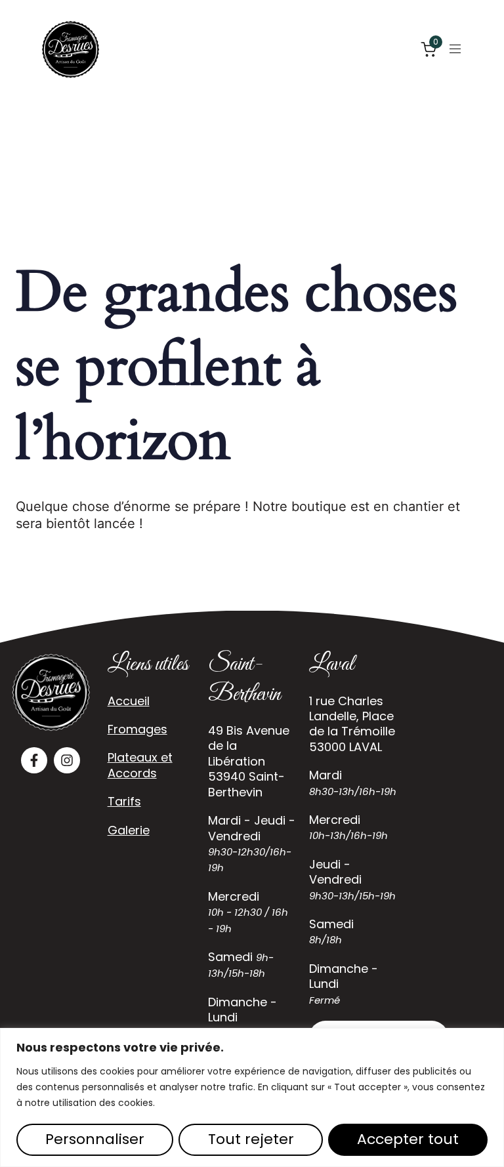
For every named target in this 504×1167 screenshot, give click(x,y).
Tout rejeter (251, 1139)
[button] (460, 49)
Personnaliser (94, 1139)
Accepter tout (408, 1139)
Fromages (137, 729)
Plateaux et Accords (140, 765)
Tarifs (124, 801)
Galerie (129, 830)
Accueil (129, 700)
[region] (252, 1097)
